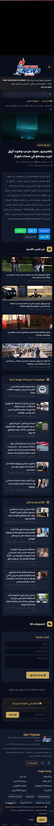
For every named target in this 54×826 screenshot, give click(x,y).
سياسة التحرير (20, 781)
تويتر (31, 230)
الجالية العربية (26, 802)
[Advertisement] (27, 28)
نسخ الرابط (29, 236)
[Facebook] (48, 763)
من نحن (23, 776)
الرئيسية (46, 101)
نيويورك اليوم (33, 101)
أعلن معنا (47, 781)
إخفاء (30, 819)
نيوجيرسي (30, 796)
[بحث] (50, 94)
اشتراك (12, 714)
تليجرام (43, 236)
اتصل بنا (33, 763)
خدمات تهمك (10, 802)
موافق (42, 819)
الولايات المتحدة (15, 796)
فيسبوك (43, 230)
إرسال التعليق (37, 675)
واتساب (19, 230)
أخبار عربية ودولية (43, 802)
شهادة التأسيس (18, 790)
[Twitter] (42, 763)
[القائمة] (49, 67)
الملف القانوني (19, 785)
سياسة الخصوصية (43, 785)
